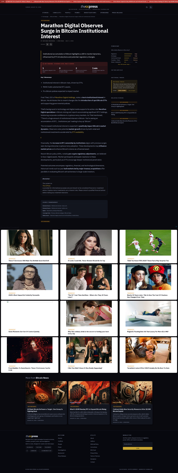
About (92, 438)
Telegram (48, 447)
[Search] (146, 7)
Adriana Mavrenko (49, 41)
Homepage (45, 16)
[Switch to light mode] (150, 7)
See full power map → (124, 64)
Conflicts (57, 12)
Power (77, 12)
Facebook (30, 447)
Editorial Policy (94, 444)
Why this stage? (132, 90)
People (68, 12)
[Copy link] (51, 44)
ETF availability (78, 132)
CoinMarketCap (47, 450)
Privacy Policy (94, 453)
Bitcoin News (53, 16)
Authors (92, 441)
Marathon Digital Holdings (65, 97)
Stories (45, 12)
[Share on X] (47, 44)
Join (137, 448)
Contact (92, 462)
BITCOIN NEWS (45, 20)
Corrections (93, 447)
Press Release (117, 12)
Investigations (90, 12)
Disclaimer (93, 459)
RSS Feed (93, 450)
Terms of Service (95, 456)
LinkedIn (33, 450)
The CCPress (46, 186)
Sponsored (104, 12)
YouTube (39, 447)
